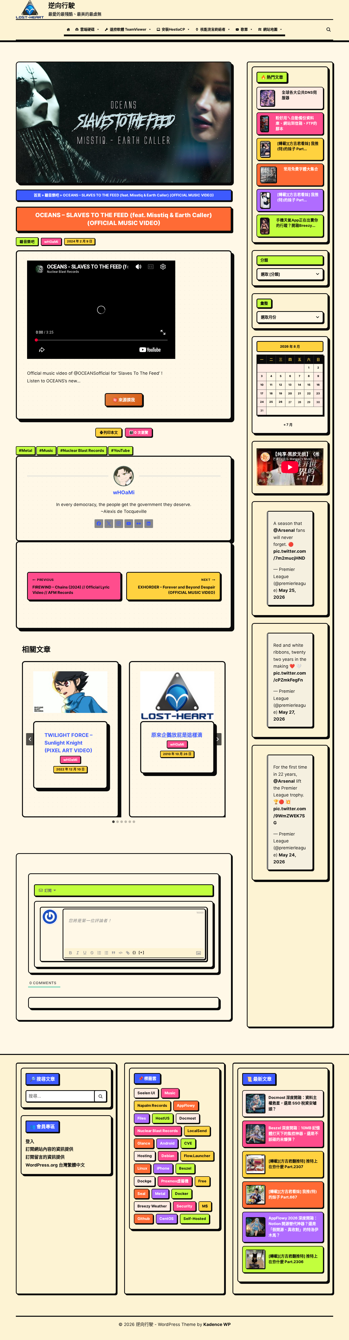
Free (202, 1181)
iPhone (163, 1168)
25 (271, 402)
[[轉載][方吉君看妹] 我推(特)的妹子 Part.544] (265, 200)
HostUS (163, 1118)
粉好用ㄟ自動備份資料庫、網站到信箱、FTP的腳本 (296, 123)
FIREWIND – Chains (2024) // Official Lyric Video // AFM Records (71, 586)
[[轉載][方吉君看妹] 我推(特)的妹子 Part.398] (265, 149)
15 (308, 384)
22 (309, 393)
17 (261, 393)
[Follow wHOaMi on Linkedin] (148, 523)
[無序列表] (106, 953)
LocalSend (197, 1131)
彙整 (264, 303)
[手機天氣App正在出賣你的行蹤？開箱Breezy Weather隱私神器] (264, 226)
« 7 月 (288, 424)
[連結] (127, 953)
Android (167, 1143)
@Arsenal (284, 530)
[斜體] (77, 953)
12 (280, 384)
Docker (181, 1193)
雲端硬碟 (87, 29)
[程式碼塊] (120, 953)
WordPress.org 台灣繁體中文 (55, 1165)
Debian (167, 1156)
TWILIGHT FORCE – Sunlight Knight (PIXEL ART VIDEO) (68, 743)
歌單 (244, 29)
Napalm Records (152, 1105)
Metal (25, 450)
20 (290, 393)
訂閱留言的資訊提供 (45, 1157)
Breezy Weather (152, 1206)
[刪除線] (92, 953)
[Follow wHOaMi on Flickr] (138, 523)
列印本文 (110, 432)
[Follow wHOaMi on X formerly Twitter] (108, 523)
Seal (141, 1193)
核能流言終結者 (212, 29)
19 (280, 393)
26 (280, 402)
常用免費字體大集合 (301, 169)
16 (318, 384)
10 (261, 384)
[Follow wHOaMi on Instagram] (118, 523)
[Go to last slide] (30, 739)
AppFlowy (186, 1105)
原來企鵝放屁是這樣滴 (176, 735)
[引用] (113, 953)
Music (46, 450)
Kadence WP (217, 1324)
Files (141, 1118)
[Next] (217, 739)
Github (143, 1218)
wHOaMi (51, 242)
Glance (143, 1143)
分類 (264, 260)
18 (271, 393)
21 (299, 393)
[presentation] (70, 696)
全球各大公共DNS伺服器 (299, 95)
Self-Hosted (194, 1218)
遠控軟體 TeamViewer (128, 29)
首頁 (37, 195)
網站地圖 (270, 29)
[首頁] (68, 29)
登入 (30, 1141)
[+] (141, 952)
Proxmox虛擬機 (175, 1181)
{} (134, 952)
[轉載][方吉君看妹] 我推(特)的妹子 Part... (298, 146)
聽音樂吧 (52, 195)
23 (318, 393)
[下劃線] (84, 953)
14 (299, 384)
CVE (188, 1143)
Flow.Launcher (197, 1156)
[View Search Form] (328, 29)
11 (271, 384)
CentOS (166, 1218)
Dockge (144, 1181)
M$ (205, 1206)
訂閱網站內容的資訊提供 (49, 1149)
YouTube (120, 450)
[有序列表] (99, 953)
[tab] (113, 821)
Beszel (185, 1168)
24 (262, 402)
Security (184, 1206)
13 (290, 384)
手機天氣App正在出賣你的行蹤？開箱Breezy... (297, 223)
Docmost (187, 1118)
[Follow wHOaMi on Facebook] (99, 523)
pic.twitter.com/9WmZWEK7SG (289, 815)
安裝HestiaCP (173, 29)
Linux (142, 1168)
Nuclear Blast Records (82, 450)
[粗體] (70, 953)
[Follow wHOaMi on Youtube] (128, 523)
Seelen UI (146, 1093)
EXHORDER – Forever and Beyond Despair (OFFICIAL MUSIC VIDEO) (176, 586)
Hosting (144, 1156)
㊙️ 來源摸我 (124, 399)
